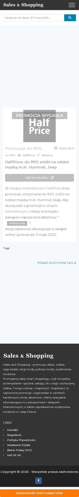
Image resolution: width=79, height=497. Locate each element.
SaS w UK (14, 455)
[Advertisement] (39, 64)
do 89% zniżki (53, 194)
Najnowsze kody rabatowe (39, 493)
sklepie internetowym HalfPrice (35, 188)
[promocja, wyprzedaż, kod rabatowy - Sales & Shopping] (23, 4)
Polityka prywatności (21, 440)
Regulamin (14, 435)
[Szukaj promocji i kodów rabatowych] (70, 17)
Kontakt (12, 429)
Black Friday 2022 (19, 450)
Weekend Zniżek (18, 445)
